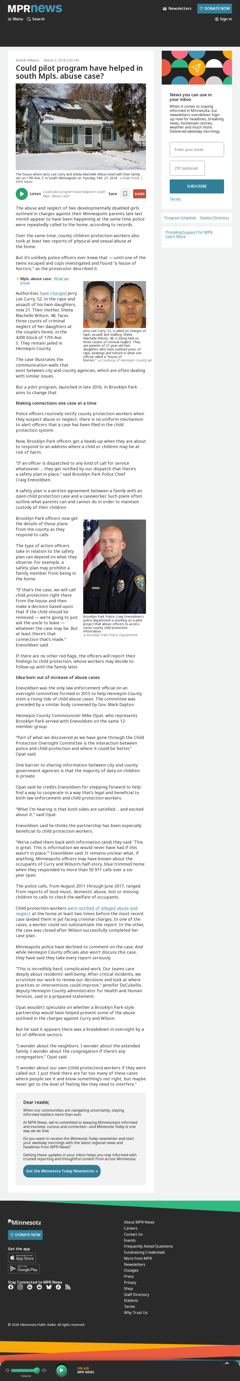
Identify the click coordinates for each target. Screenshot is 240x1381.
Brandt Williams (27, 60)
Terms (175, 199)
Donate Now (214, 8)
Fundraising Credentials (144, 1252)
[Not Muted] (7, 1370)
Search (38, 19)
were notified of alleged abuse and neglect (77, 911)
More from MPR (138, 1258)
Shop (128, 1288)
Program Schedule (180, 218)
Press (129, 1276)
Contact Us (133, 1234)
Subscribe (197, 186)
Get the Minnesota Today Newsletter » (62, 1171)
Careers (131, 1228)
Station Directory (214, 218)
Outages (131, 1270)
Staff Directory (136, 1294)
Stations (131, 1300)
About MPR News (139, 1222)
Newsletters (134, 1264)
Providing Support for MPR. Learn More (189, 234)
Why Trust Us (136, 1312)
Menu (18, 19)
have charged (54, 293)
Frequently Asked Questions (148, 1246)
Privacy (130, 1282)
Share (140, 194)
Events (130, 1240)
